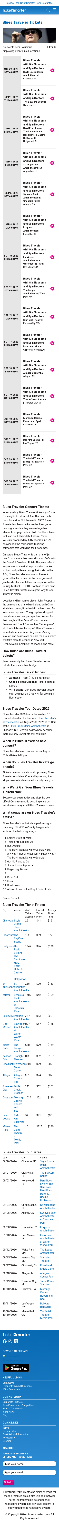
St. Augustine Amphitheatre (21, 987)
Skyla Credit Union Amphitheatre (28, 726)
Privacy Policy (10, 1431)
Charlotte (8, 920)
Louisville (8, 1016)
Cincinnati (8, 1064)
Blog (5, 1415)
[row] (29, 71)
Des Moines (7, 1025)
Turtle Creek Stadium (18, 1089)
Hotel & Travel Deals (13, 1408)
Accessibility (9, 1437)
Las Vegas (6, 1117)
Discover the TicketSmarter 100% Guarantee (30, 3)
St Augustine (8, 985)
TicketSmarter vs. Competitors (18, 1405)
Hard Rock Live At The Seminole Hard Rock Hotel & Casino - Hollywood (46, 1190)
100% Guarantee (11, 1389)
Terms (6, 1427)
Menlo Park (6, 1128)
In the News (9, 1412)
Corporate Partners (13, 1402)
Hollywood (9, 946)
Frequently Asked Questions (17, 1386)
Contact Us (8, 1382)
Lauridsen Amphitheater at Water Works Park (47, 1240)
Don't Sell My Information (16, 1434)
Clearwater (9, 935)
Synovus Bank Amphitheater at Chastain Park (48, 1217)
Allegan (7, 1075)
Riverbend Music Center (20, 1067)
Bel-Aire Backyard (45, 1305)
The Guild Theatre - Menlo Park (46, 1315)
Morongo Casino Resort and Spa (19, 1104)
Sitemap (7, 1441)
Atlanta (6, 994)
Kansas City (7, 1058)
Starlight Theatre (18, 1058)
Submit (8, 1482)
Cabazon (8, 1097)
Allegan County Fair (18, 1078)
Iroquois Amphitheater (21, 1017)
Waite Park (6, 1046)
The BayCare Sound (18, 938)
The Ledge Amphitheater (47, 1251)
